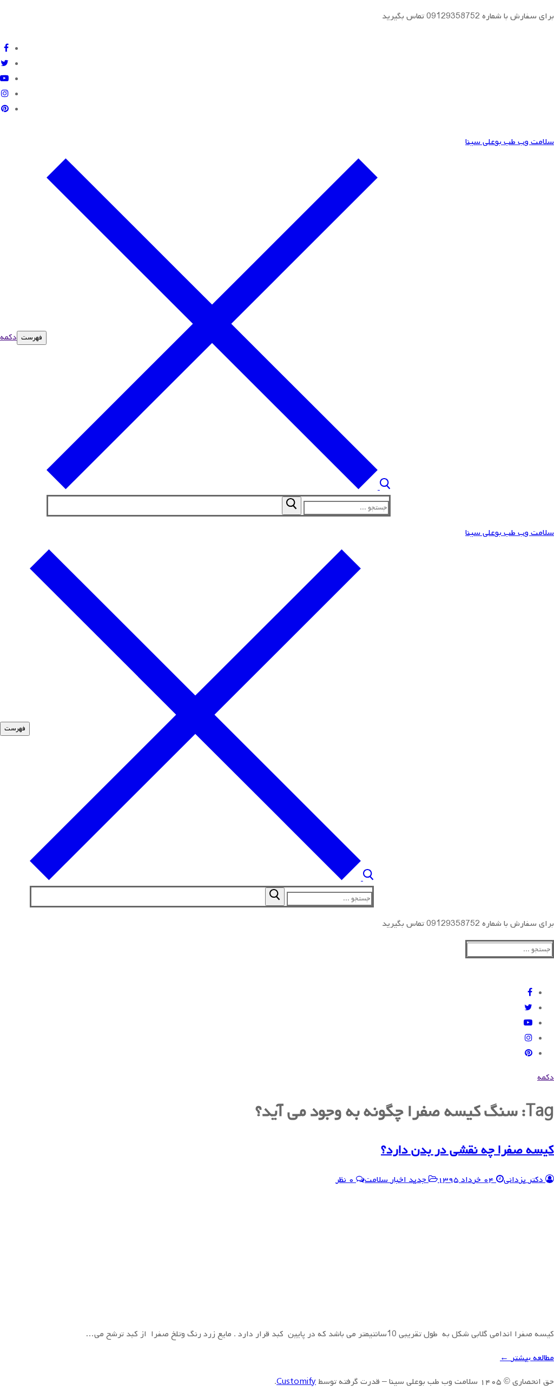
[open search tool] (219, 487)
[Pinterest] (5, 109)
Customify (296, 1381)
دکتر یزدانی (524, 1179)
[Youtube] (4, 79)
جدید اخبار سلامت (396, 1179)
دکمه (8, 337)
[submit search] (291, 506)
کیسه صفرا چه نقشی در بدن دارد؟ (467, 1150)
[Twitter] (5, 63)
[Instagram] (5, 94)
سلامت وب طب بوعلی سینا (509, 141)
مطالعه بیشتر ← (527, 1357)
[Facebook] (6, 48)
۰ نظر (345, 1179)
